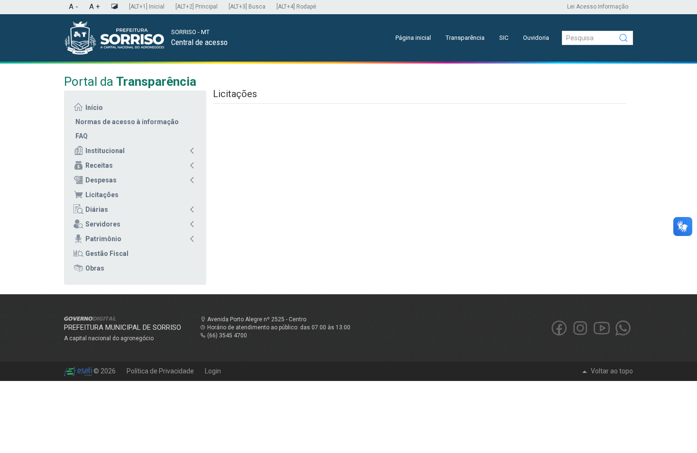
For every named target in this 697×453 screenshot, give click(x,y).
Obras (94, 268)
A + (94, 6)
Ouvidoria (536, 37)
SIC (503, 37)
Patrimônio (103, 239)
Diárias (96, 209)
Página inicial (413, 37)
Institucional (105, 150)
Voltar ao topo (611, 371)
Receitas (99, 165)
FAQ (81, 136)
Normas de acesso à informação (127, 122)
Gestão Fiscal (106, 253)
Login (213, 371)
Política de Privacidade (161, 371)
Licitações (102, 195)
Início (94, 107)
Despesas (101, 180)
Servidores (102, 224)
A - (73, 6)
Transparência (465, 37)
